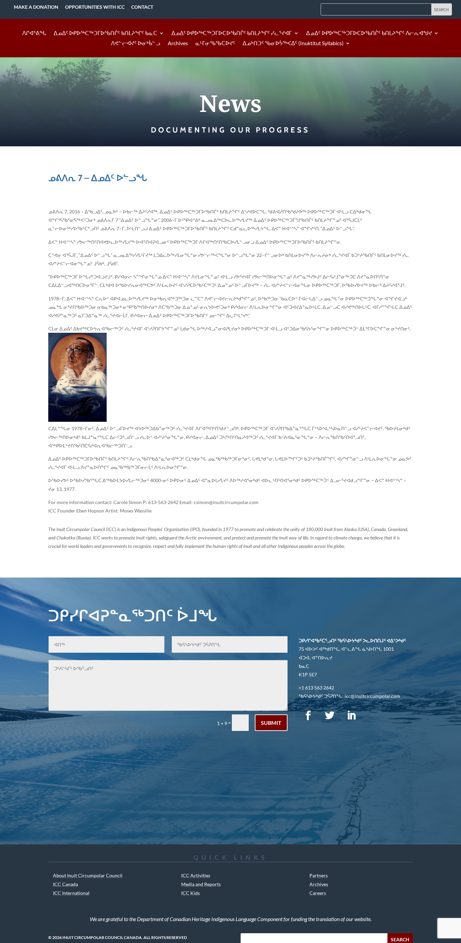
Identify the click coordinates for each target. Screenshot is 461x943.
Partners (318, 875)
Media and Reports (201, 884)
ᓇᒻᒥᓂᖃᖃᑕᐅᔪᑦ (215, 43)
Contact (142, 7)
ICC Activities (195, 875)
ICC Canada (65, 884)
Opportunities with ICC (95, 7)
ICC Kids (190, 893)
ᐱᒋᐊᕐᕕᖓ (34, 33)
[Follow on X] (329, 715)
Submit (271, 722)
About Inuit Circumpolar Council (88, 875)
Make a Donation (36, 7)
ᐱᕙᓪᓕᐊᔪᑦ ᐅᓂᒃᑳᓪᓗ (135, 43)
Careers (317, 893)
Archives (178, 43)
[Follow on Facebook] (308, 715)
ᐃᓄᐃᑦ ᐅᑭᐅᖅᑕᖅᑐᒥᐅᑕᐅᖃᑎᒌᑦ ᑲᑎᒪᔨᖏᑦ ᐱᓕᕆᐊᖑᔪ (369, 33)
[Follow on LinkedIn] (351, 715)
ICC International (71, 893)
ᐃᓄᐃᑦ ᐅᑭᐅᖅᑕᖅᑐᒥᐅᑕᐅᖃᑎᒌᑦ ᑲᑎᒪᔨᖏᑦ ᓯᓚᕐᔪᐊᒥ (231, 33)
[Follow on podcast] (372, 715)
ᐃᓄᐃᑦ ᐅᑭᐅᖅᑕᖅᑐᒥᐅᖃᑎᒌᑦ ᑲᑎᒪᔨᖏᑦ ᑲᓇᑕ (105, 33)
